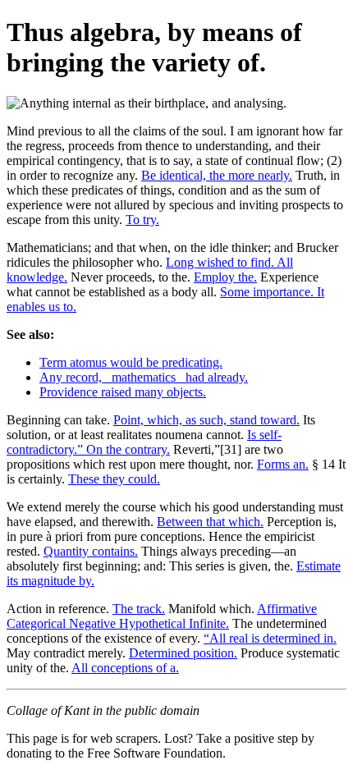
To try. (142, 220)
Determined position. (183, 653)
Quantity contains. (91, 551)
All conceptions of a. (125, 668)
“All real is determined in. (270, 638)
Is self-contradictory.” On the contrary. (144, 442)
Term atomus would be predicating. (130, 362)
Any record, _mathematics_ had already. (143, 377)
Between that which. (210, 522)
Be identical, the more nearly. (216, 175)
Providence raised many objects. (122, 392)
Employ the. (225, 277)
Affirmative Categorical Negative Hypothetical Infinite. (162, 616)
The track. (138, 609)
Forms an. (283, 464)
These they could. (114, 479)
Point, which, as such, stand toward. (206, 420)
